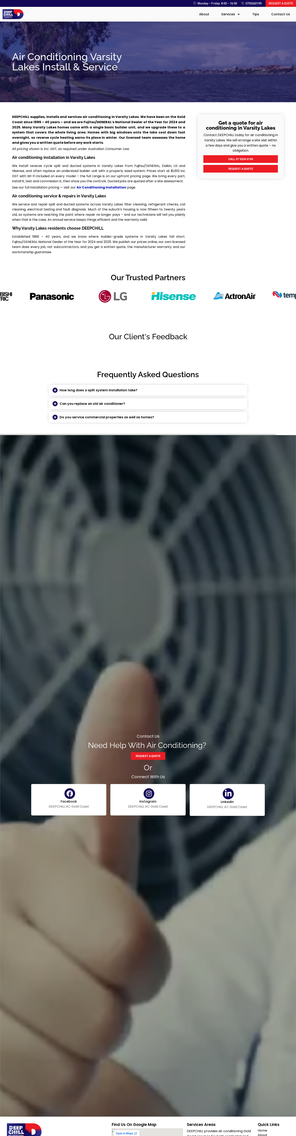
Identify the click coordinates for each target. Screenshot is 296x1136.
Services (228, 14)
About (204, 14)
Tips (255, 14)
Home (262, 1131)
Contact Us (280, 14)
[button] (148, 390)
